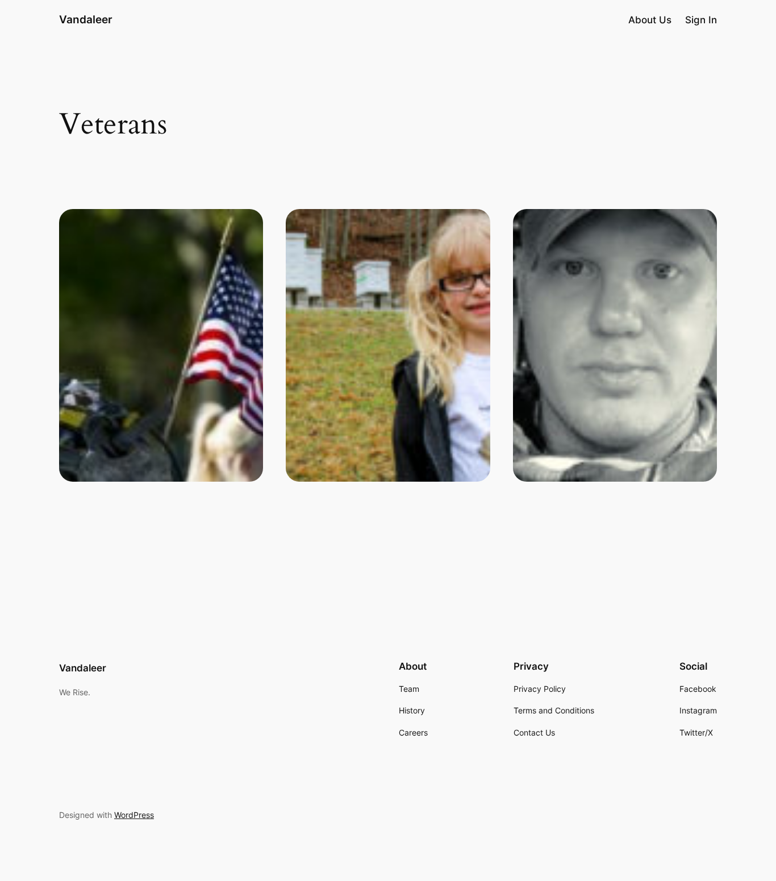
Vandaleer (85, 19)
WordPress (134, 815)
